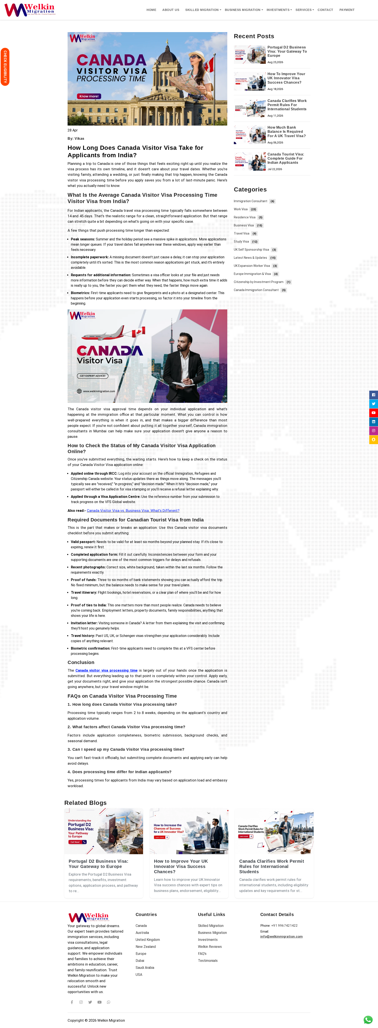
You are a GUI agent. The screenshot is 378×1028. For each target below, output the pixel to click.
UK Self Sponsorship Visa (255, 249)
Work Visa (245, 209)
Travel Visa (245, 233)
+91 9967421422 (284, 926)
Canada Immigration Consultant (259, 290)
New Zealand (146, 947)
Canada (141, 926)
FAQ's (202, 954)
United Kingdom (148, 940)
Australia (142, 933)
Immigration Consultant (254, 201)
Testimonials (208, 961)
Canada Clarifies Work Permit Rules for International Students (271, 866)
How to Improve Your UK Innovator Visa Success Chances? (181, 866)
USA (139, 975)
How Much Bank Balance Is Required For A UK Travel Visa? (287, 132)
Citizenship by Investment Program (262, 282)
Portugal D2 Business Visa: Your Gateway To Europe (287, 51)
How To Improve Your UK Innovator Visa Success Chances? (286, 78)
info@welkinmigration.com (281, 936)
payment (347, 10)
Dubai (140, 961)
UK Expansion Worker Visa (255, 265)
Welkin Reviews (210, 947)
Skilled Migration (211, 926)
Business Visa (248, 225)
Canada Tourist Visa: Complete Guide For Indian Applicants (286, 158)
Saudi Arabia (145, 968)
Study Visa (245, 241)
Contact (325, 10)
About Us (170, 10)
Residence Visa (248, 217)
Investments (208, 940)
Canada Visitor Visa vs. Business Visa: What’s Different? (133, 510)
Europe (141, 954)
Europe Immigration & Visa (256, 274)
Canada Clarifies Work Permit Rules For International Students (287, 105)
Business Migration (212, 933)
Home (151, 10)
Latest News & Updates (254, 257)
